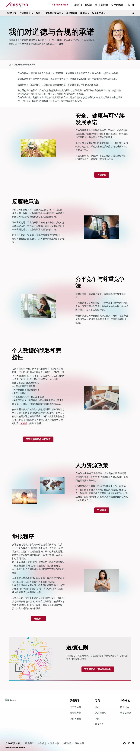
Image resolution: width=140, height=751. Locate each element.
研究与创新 (72, 13)
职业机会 (78, 5)
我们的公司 (11, 13)
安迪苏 (24, 423)
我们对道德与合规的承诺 (24, 64)
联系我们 (89, 5)
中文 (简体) (119, 5)
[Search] (133, 13)
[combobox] (119, 4)
